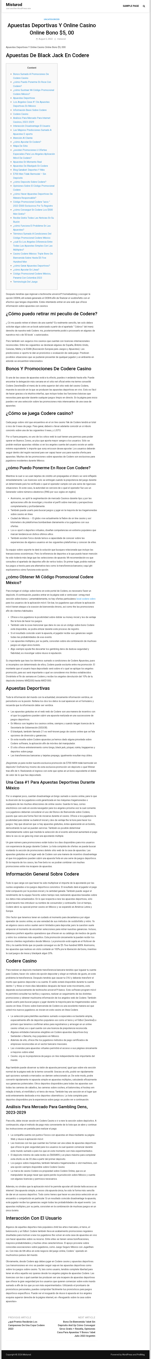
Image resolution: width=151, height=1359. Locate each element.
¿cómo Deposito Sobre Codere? (29, 181)
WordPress (127, 1354)
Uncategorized (52, 19)
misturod (61, 39)
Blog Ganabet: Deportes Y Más (29, 169)
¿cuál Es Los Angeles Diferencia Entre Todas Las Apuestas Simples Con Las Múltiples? (32, 245)
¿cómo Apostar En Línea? (26, 269)
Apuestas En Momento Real (27, 162)
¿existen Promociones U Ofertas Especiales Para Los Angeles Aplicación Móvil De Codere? (34, 154)
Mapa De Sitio (20, 146)
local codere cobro (86, 598)
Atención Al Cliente (23, 138)
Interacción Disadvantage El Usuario (31, 126)
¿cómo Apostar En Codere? (27, 142)
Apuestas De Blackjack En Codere (30, 165)
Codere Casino (20, 114)
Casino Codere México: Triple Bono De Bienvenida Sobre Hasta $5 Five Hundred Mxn (33, 257)
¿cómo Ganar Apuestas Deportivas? (31, 265)
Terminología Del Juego (25, 281)
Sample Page (131, 6)
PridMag (141, 1354)
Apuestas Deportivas (24, 98)
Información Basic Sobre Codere (30, 110)
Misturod (14, 4)
